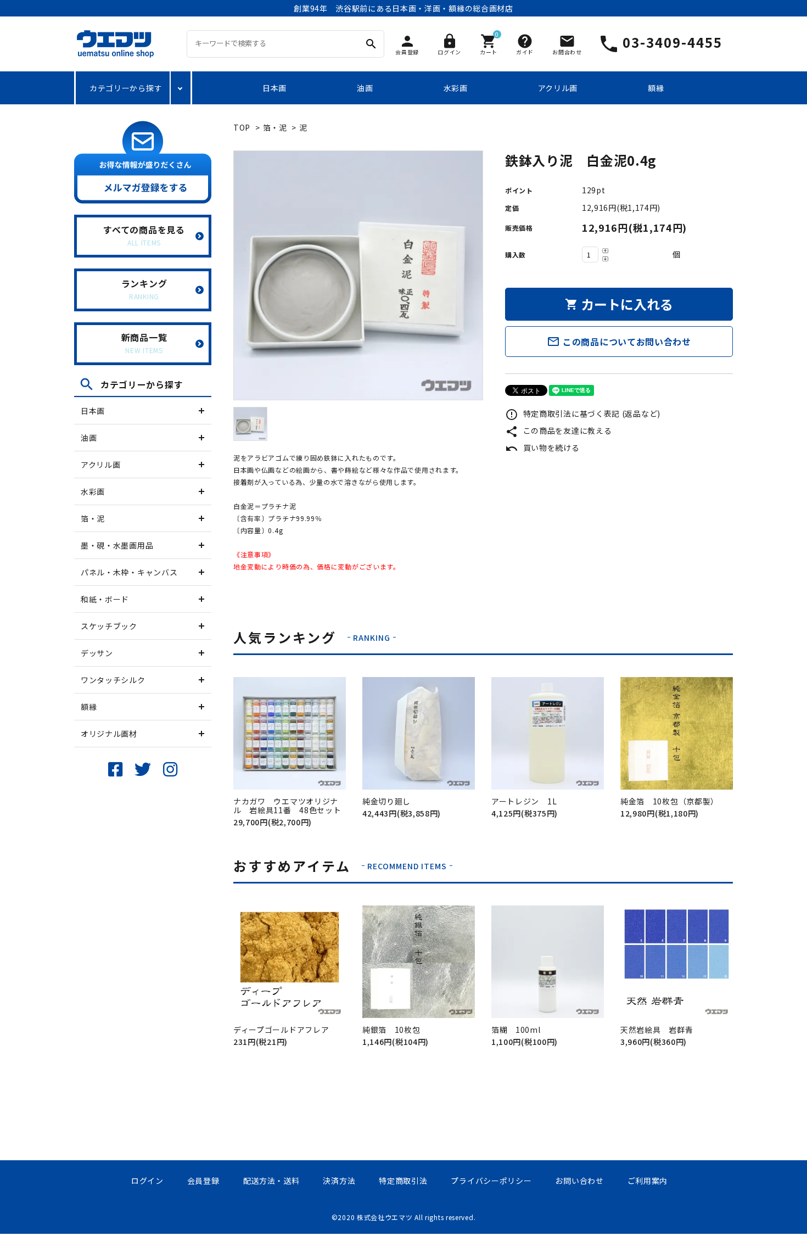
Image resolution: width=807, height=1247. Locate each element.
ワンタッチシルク (113, 679)
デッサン (97, 652)
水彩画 (456, 87)
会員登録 (203, 1180)
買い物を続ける (542, 447)
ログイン (147, 1180)
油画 (365, 87)
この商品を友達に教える (558, 430)
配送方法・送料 (271, 1180)
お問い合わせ (579, 1180)
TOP (241, 127)
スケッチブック (109, 625)
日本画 (274, 87)
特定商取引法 (403, 1180)
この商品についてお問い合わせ (619, 341)
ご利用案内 (647, 1180)
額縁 (656, 87)
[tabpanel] (358, 275)
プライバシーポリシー (491, 1180)
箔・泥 (93, 518)
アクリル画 (558, 87)
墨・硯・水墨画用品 (117, 545)
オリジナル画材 (109, 733)
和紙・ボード (105, 599)
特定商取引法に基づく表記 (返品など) (582, 413)
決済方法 (339, 1180)
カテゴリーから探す (125, 87)
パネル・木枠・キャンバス (129, 572)
